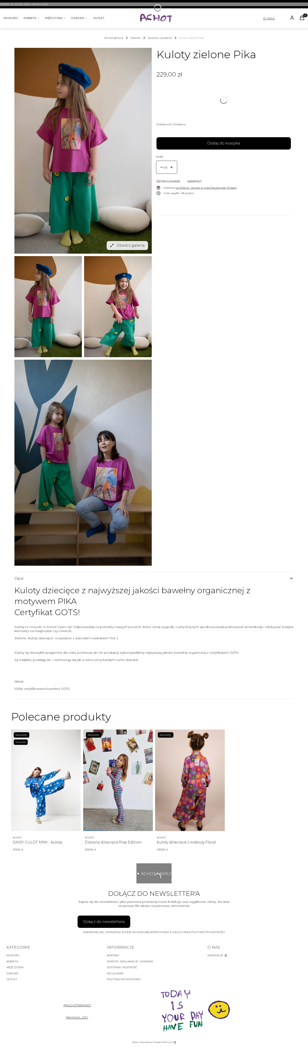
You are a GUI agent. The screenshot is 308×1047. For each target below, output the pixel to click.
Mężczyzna (15, 967)
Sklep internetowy (152, 1042)
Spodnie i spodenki (160, 37)
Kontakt (113, 955)
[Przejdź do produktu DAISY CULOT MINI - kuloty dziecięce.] (46, 780)
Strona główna (113, 37)
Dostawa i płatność (122, 967)
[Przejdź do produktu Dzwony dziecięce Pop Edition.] (118, 780)
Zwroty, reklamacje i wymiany (130, 961)
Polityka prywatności (124, 979)
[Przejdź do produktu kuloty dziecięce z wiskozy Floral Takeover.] (190, 780)
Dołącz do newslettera (104, 922)
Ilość (159, 157)
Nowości (13, 955)
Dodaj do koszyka (223, 143)
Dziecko (136, 37)
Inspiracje (215, 955)
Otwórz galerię (131, 245)
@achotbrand (77, 1005)
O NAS (269, 18)
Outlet (12, 979)
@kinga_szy (77, 1017)
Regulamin (115, 973)
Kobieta (12, 961)
